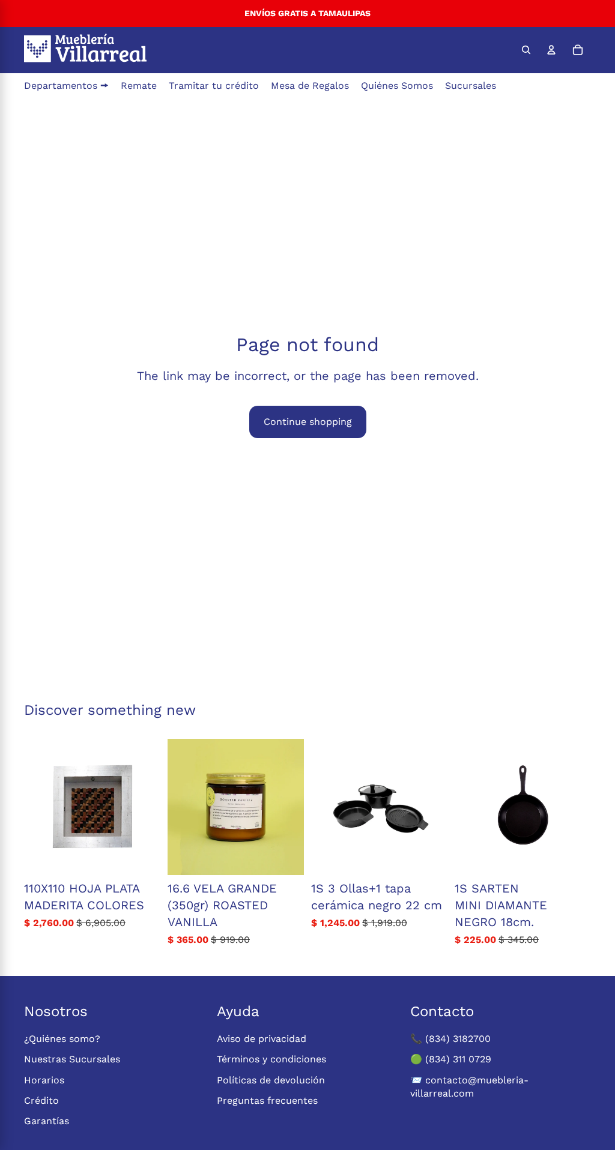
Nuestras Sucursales (72, 1059)
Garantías (46, 1121)
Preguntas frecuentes (267, 1100)
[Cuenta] (551, 50)
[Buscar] (526, 50)
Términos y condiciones (271, 1059)
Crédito (41, 1100)
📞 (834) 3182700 (450, 1038)
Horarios (44, 1080)
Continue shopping (308, 421)
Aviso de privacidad (261, 1038)
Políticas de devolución (271, 1080)
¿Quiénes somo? (62, 1038)
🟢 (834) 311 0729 (450, 1059)
